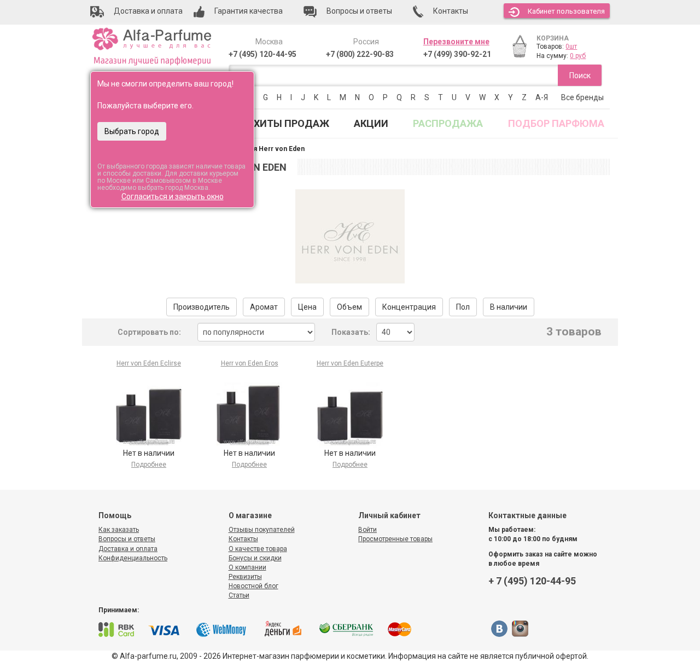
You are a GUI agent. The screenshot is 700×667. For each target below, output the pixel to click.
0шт (571, 46)
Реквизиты (245, 577)
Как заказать (118, 529)
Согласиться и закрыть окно (172, 196)
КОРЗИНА (552, 38)
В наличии (508, 307)
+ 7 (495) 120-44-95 (532, 581)
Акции (371, 123)
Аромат (264, 307)
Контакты (243, 539)
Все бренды (582, 97)
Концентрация (409, 307)
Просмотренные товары (395, 539)
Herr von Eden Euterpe (350, 363)
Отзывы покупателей (262, 529)
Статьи (239, 595)
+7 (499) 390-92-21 (457, 54)
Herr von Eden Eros (249, 363)
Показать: (350, 332)
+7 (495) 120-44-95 (262, 54)
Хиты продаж (291, 123)
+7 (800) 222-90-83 (360, 54)
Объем (349, 307)
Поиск (580, 75)
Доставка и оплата (128, 549)
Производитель (201, 307)
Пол (463, 307)
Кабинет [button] (566, 11)
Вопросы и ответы (126, 539)
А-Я (541, 97)
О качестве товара (258, 549)
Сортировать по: (149, 332)
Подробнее (148, 464)
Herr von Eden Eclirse (148, 363)
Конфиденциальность (132, 558)
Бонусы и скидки (255, 558)
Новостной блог (253, 586)
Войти (367, 529)
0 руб (578, 56)
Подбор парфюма (556, 123)
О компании (247, 567)
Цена (307, 307)
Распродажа (448, 123)
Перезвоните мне (456, 41)
